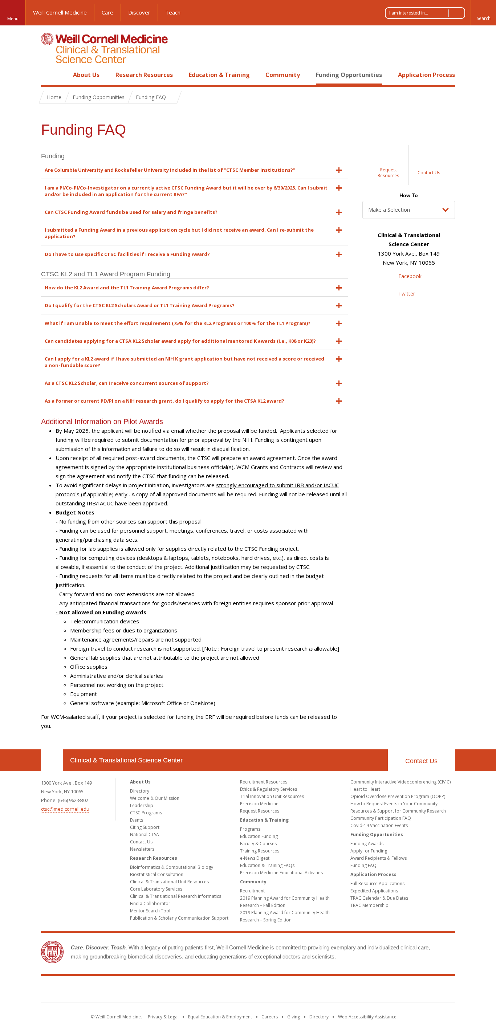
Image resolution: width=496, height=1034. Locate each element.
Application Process (426, 75)
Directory (139, 791)
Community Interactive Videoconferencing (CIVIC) (400, 782)
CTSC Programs (146, 813)
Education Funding (259, 836)
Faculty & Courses (258, 843)
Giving (293, 1017)
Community (282, 75)
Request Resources (259, 811)
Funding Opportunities (349, 75)
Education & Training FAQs (267, 865)
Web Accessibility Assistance (367, 1017)
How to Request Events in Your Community (394, 804)
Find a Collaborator (150, 903)
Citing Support (144, 827)
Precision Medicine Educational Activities (281, 873)
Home (49, 74)
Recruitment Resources (263, 782)
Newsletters (142, 849)
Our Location (52, 760)
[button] (483, 12)
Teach (172, 12)
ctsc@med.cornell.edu (65, 809)
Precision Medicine (259, 804)
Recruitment (252, 891)
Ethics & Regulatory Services (268, 789)
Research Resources (144, 75)
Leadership (141, 805)
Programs (250, 829)
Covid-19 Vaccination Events (379, 825)
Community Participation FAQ (380, 818)
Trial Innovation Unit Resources (272, 796)
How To (408, 195)
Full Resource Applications (377, 883)
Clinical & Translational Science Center (126, 760)
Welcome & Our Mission (154, 798)
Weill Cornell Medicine (60, 12)
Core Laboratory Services (156, 889)
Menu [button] (13, 19)
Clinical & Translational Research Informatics (175, 896)
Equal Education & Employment (220, 1017)
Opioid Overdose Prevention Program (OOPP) (397, 796)
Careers (269, 1017)
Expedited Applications (374, 891)
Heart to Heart (365, 789)
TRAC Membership (369, 905)
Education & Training (219, 75)
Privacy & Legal (163, 1017)
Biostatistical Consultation (156, 874)
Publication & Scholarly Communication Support (179, 918)
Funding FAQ (363, 865)
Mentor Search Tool (150, 911)
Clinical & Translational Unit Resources (169, 882)
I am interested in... (408, 13)
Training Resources (259, 851)
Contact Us (421, 761)
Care (107, 12)
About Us (86, 75)
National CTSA (144, 834)
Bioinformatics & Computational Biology (171, 867)
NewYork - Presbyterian (309, 990)
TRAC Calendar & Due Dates (379, 898)
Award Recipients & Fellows (378, 858)
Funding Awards (366, 843)
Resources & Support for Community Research (398, 811)
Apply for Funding (368, 851)
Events (136, 820)
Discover (139, 12)
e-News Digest (254, 858)
